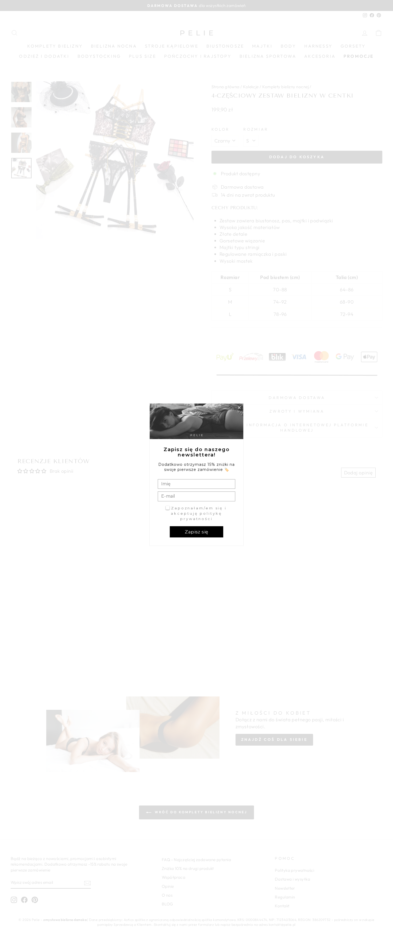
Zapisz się (196, 531)
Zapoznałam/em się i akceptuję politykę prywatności (199, 513)
